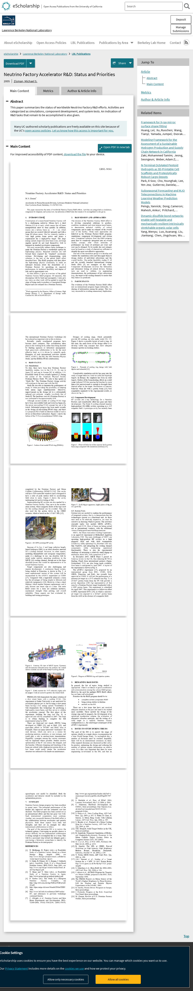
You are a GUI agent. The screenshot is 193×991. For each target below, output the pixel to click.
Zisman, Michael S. (25, 81)
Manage (181, 29)
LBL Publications (83, 43)
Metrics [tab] (48, 91)
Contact (175, 43)
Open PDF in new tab (116, 147)
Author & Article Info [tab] (81, 91)
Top (186, 936)
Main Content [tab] (19, 91)
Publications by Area (113, 43)
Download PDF (15, 63)
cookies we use (74, 968)
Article (145, 72)
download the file (75, 154)
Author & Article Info (155, 100)
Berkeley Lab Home (151, 43)
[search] (187, 6)
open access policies (38, 130)
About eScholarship (18, 43)
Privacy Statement (16, 968)
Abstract (16, 101)
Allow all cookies (118, 979)
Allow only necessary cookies (65, 979)
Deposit (181, 19)
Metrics (146, 92)
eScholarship (11, 54)
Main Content (20, 146)
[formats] (30, 63)
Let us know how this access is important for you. (83, 130)
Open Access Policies (51, 43)
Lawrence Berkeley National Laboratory (27, 30)
